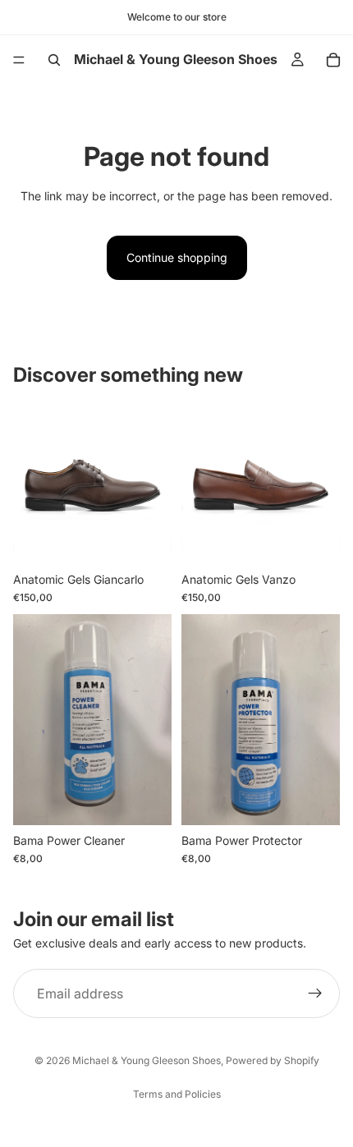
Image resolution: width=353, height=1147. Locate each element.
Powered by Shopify (272, 1060)
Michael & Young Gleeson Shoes (146, 1060)
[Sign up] (315, 994)
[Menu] (19, 60)
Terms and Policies (177, 1094)
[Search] (54, 60)
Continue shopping (176, 257)
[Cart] (333, 60)
